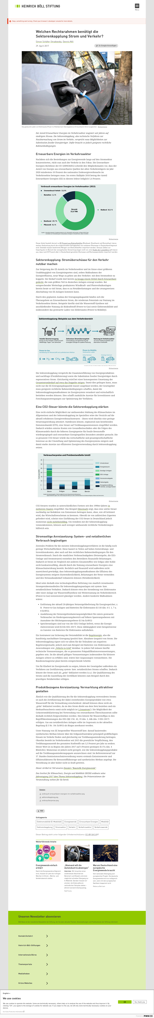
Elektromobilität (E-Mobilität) (49, 822)
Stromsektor (60, 827)
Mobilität (105, 822)
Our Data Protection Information (13, 1011)
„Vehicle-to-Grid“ (63, 648)
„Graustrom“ (85, 709)
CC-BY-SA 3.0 (91, 835)
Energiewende (70, 822)
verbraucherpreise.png (50, 800)
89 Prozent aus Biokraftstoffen (71, 243)
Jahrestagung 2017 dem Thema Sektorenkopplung (59, 776)
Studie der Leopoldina (101, 250)
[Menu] (137, 6)
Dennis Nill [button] (68, 42)
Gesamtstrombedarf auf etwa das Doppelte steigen (60, 382)
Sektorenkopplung (44, 827)
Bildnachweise (102, 127)
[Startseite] (37, 6)
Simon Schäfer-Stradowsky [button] (49, 42)
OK (125, 1002)
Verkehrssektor (85, 827)
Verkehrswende (100, 827)
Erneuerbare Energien (88, 822)
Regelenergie (95, 635)
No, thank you (140, 1002)
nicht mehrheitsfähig (57, 521)
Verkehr (72, 827)
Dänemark (83, 509)
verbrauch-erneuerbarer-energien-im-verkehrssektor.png (63, 794)
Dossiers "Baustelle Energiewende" (80, 768)
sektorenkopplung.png (50, 797)
